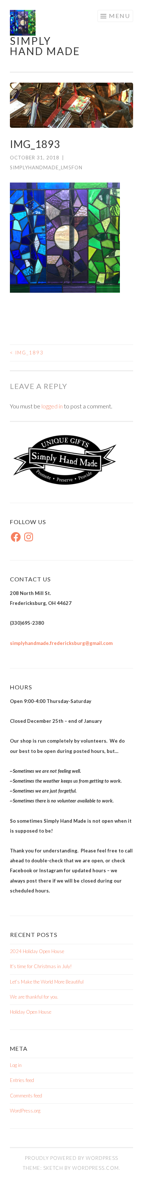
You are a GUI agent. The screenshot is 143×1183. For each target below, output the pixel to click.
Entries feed (22, 1080)
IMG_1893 (27, 353)
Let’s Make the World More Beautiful (47, 982)
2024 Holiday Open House (37, 951)
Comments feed (26, 1096)
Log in (16, 1065)
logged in (52, 406)
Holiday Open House (30, 1012)
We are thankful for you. (34, 997)
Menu (119, 15)
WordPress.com (95, 1168)
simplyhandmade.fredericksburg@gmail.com (61, 643)
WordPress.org (25, 1111)
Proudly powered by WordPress (71, 1158)
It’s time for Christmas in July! (41, 966)
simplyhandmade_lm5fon (46, 167)
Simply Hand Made (45, 46)
